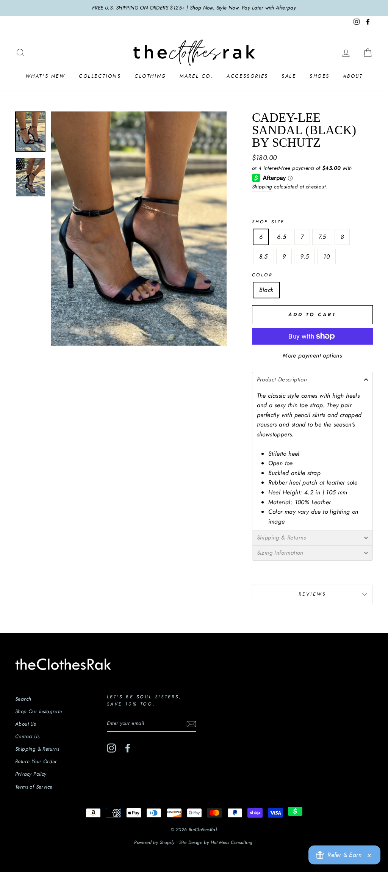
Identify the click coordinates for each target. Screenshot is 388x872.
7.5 (322, 236)
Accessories (247, 76)
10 (326, 256)
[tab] (312, 379)
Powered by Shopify (154, 842)
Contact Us (27, 736)
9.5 (304, 256)
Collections (100, 76)
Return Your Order (36, 761)
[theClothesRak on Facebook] (127, 748)
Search (23, 699)
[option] (194, 8)
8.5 (263, 256)
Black (266, 289)
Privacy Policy (31, 774)
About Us (25, 724)
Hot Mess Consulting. (232, 842)
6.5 (281, 236)
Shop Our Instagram (38, 711)
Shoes (320, 76)
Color (262, 274)
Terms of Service (33, 786)
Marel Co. (196, 76)
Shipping (262, 186)
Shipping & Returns (37, 749)
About (353, 76)
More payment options (312, 355)
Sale (289, 76)
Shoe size (268, 221)
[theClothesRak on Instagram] (111, 748)
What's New (45, 76)
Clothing (150, 76)
